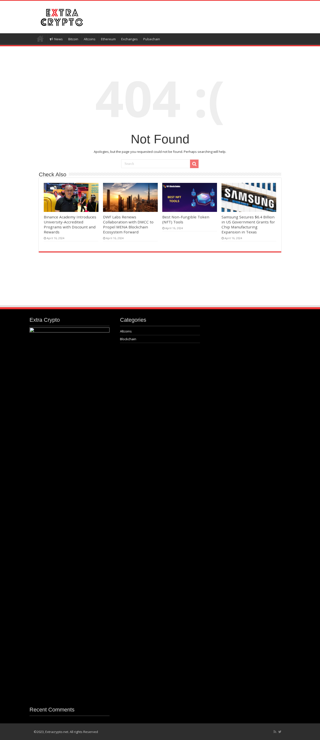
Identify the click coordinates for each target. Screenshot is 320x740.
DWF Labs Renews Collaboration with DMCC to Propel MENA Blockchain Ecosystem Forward (128, 224)
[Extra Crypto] (61, 16)
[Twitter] (280, 732)
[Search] (194, 164)
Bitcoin (73, 39)
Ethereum (108, 39)
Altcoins (90, 39)
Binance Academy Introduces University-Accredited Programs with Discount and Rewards (70, 224)
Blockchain (128, 339)
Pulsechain (151, 39)
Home (40, 38)
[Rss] (275, 732)
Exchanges (129, 39)
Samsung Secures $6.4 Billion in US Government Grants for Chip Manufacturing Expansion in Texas (248, 224)
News (58, 39)
